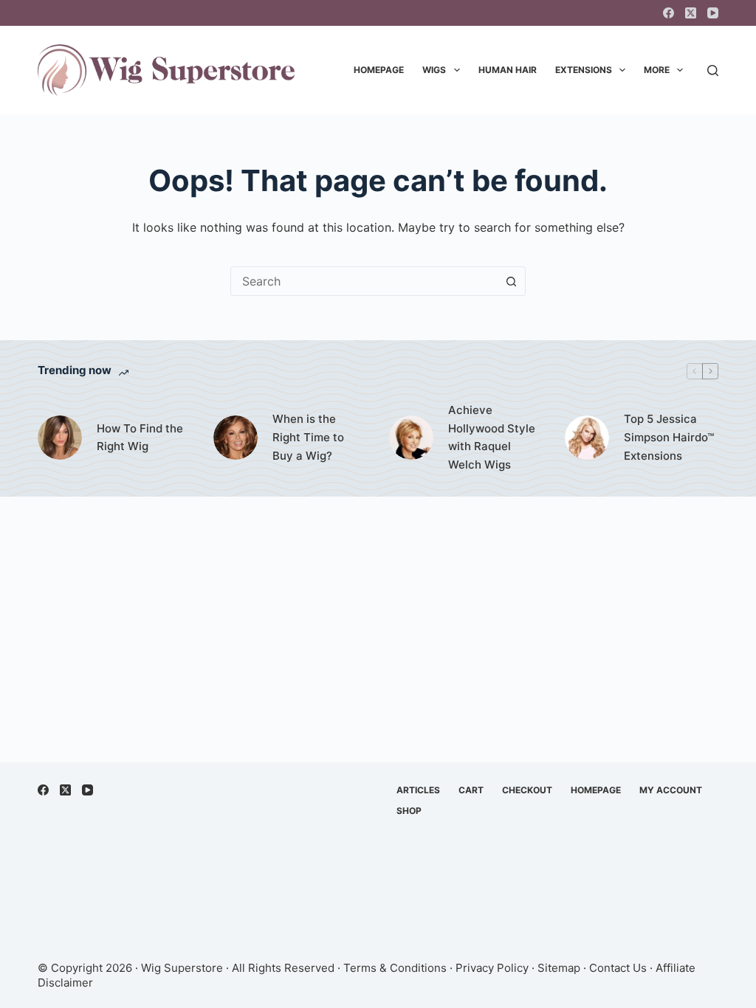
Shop (409, 810)
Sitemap (558, 968)
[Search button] (511, 281)
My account (670, 789)
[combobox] (364, 281)
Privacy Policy (492, 968)
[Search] (712, 70)
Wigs (434, 69)
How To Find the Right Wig (140, 437)
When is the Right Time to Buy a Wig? (308, 437)
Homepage (379, 69)
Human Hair (507, 69)
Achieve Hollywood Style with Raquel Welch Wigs (491, 437)
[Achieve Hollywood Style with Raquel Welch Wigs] (411, 437)
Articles (418, 789)
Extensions (583, 69)
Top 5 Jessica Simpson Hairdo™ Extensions (669, 437)
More (657, 69)
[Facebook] (668, 12)
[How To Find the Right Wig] (60, 437)
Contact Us (618, 968)
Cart (471, 789)
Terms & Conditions (395, 968)
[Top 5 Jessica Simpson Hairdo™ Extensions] (587, 437)
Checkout (527, 789)
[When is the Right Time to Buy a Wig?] (235, 437)
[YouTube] (712, 12)
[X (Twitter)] (690, 12)
